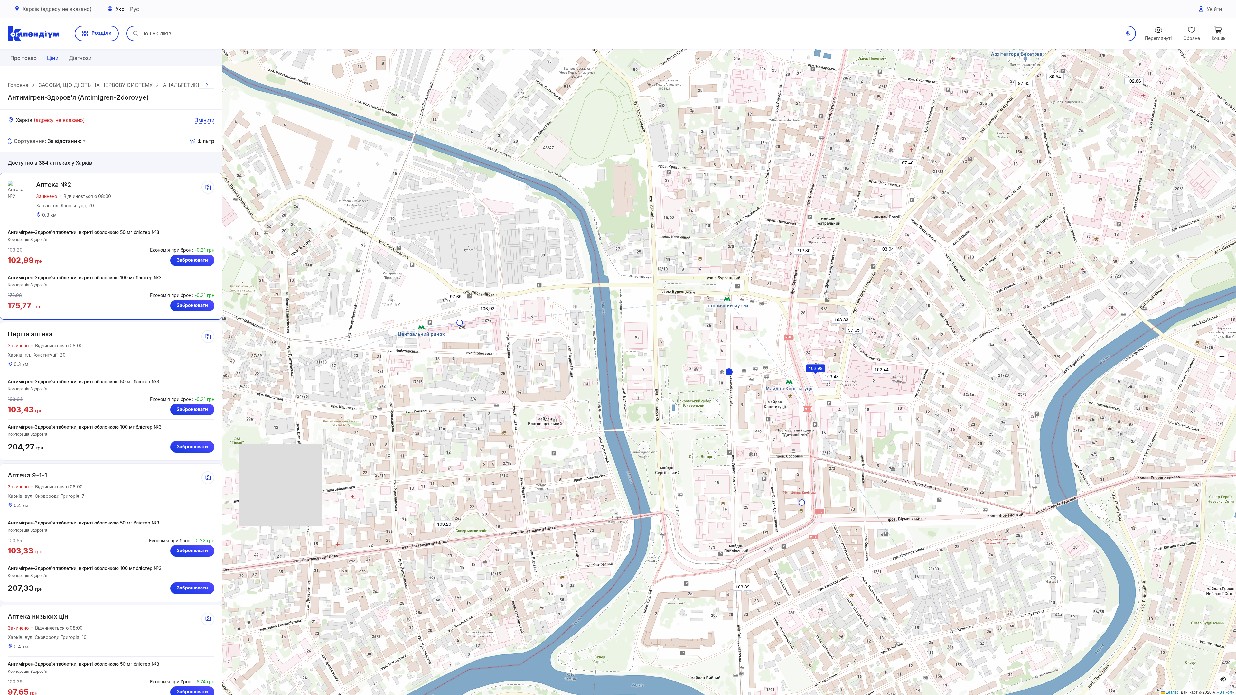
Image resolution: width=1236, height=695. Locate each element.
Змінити (204, 120)
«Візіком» (1225, 692)
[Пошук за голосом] (1128, 33)
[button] (729, 371)
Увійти (1214, 9)
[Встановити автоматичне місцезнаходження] (1223, 679)
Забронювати (192, 260)
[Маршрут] (207, 187)
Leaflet (1171, 692)
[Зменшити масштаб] (1221, 372)
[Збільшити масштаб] (1221, 356)
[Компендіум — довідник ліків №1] (33, 33)
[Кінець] (206, 85)
